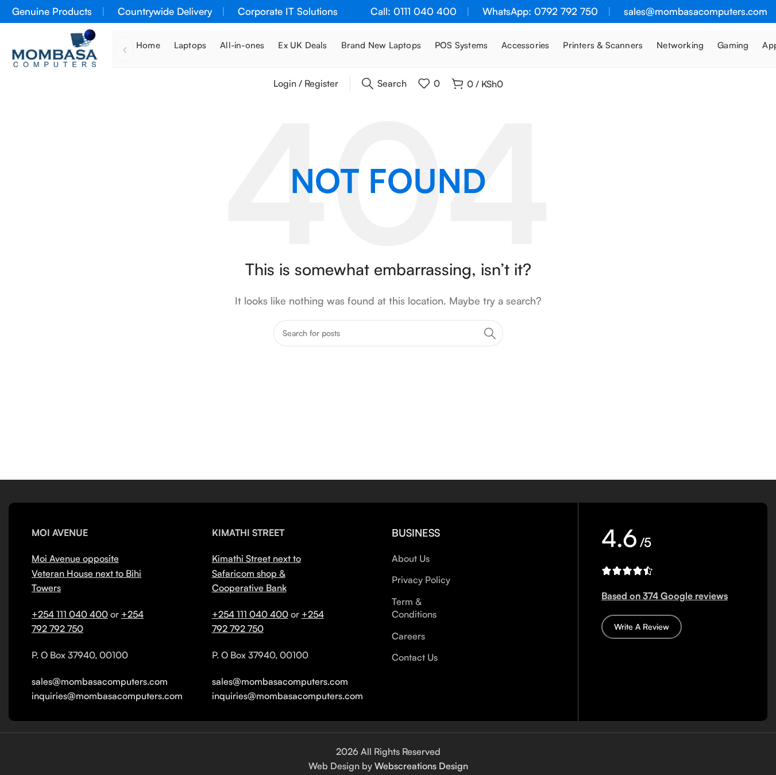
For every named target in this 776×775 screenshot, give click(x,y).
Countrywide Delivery (165, 11)
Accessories (525, 45)
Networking (680, 45)
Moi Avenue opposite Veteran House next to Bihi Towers (86, 573)
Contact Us (415, 657)
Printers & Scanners (603, 45)
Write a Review (641, 626)
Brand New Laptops (381, 45)
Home (148, 45)
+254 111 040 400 (70, 614)
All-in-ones (242, 45)
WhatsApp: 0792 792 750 (540, 11)
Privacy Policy (421, 579)
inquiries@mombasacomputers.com (107, 695)
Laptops (190, 45)
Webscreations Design (421, 766)
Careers (408, 636)
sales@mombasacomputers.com (695, 11)
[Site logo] (55, 47)
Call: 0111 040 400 (413, 11)
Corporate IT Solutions (288, 11)
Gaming (732, 45)
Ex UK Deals (302, 45)
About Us (411, 558)
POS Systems (461, 45)
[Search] (490, 333)
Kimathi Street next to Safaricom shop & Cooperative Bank (256, 573)
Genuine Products (52, 11)
